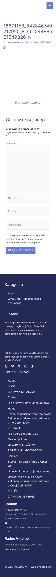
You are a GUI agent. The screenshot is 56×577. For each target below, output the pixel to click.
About (12, 380)
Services (13, 456)
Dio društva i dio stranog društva (28, 402)
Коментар (12, 143)
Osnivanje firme (17, 439)
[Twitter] (12, 366)
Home (11, 408)
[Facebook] (6, 366)
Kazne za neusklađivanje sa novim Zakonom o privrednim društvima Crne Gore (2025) (29, 418)
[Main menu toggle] (50, 5)
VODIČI (12, 491)
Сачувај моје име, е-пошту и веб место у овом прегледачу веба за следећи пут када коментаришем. (25, 239)
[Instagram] (25, 366)
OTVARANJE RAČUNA (22, 444)
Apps (11, 293)
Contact (13, 397)
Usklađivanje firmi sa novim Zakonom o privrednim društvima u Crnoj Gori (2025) (28, 481)
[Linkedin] (32, 366)
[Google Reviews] (19, 366)
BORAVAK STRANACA (22, 391)
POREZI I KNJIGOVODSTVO (25, 450)
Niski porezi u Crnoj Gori (23, 433)
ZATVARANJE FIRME (21, 496)
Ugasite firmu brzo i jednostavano (29, 471)
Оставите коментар (13, 42)
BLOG (11, 386)
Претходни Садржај (28, 102)
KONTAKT (14, 428)
